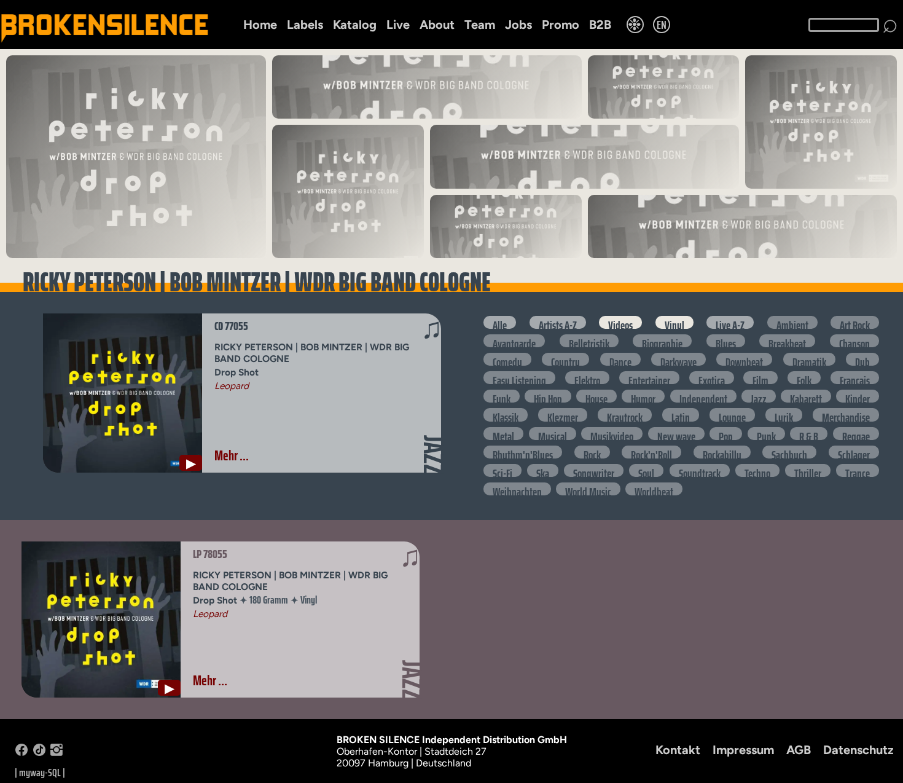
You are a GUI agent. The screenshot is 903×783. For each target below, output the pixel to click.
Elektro (587, 377)
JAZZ (433, 454)
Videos (620, 322)
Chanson (854, 340)
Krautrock (625, 414)
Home (260, 24)
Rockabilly (722, 452)
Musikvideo (611, 433)
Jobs (518, 24)
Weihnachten (517, 488)
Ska (542, 470)
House (596, 396)
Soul (646, 470)
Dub (862, 359)
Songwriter (593, 470)
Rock (592, 452)
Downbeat (744, 359)
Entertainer (649, 377)
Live (398, 24)
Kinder (857, 396)
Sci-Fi (502, 470)
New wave (676, 433)
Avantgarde (514, 340)
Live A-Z (730, 322)
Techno (757, 470)
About (437, 24)
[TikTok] (39, 752)
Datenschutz (858, 749)
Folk (804, 377)
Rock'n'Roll (651, 452)
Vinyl (674, 322)
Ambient (792, 322)
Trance (857, 470)
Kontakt (677, 749)
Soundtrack (700, 470)
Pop (726, 433)
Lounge (732, 414)
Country (565, 359)
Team (479, 24)
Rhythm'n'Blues (523, 452)
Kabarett (806, 396)
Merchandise (846, 414)
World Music (588, 488)
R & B (808, 433)
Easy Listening (519, 377)
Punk (766, 433)
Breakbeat (787, 340)
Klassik (505, 414)
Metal (503, 433)
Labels (305, 24)
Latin (680, 414)
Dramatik (809, 359)
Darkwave (678, 359)
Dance (620, 359)
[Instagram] (56, 752)
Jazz (759, 396)
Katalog (355, 24)
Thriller (807, 470)
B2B (600, 24)
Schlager (854, 452)
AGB (798, 749)
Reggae (856, 433)
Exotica (711, 377)
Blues (726, 340)
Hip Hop (548, 396)
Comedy (507, 359)
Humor (643, 396)
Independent (703, 396)
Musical (552, 433)
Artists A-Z (558, 322)
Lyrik (784, 414)
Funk (501, 396)
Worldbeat (654, 488)
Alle (500, 322)
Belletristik (589, 340)
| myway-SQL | (40, 772)
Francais (855, 377)
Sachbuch (789, 452)
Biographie (662, 340)
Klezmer (562, 414)
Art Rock (855, 322)
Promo (560, 24)
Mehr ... (231, 455)
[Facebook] (21, 752)
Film (760, 377)
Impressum (743, 749)
